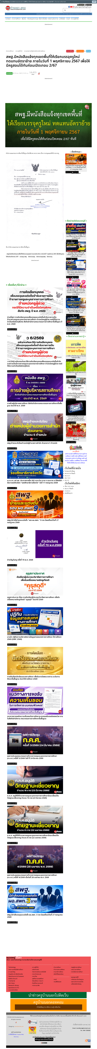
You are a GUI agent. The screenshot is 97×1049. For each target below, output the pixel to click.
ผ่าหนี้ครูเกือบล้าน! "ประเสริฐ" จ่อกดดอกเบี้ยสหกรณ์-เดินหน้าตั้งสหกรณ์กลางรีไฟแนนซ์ (76, 236)
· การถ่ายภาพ (11, 981)
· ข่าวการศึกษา (57, 967)
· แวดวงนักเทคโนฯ (13, 990)
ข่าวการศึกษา (10, 51)
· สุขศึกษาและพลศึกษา (37, 979)
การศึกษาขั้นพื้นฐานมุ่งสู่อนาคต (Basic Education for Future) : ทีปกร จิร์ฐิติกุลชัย (75, 395)
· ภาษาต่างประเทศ (36, 974)
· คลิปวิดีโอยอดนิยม (58, 974)
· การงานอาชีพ (35, 985)
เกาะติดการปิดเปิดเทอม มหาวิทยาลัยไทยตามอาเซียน (76, 356)
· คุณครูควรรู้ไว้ (75, 977)
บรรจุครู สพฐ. (23, 257)
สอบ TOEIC (67, 478)
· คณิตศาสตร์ (35, 970)
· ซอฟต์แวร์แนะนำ (12, 979)
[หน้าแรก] (8, 18)
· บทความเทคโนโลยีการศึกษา (15, 970)
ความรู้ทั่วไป (19, 51)
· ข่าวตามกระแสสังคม (59, 970)
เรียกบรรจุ (49, 257)
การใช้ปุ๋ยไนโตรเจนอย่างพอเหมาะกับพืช (76, 373)
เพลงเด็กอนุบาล (68, 493)
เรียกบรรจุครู (31, 257)
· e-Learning (11, 972)
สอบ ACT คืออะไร (69, 488)
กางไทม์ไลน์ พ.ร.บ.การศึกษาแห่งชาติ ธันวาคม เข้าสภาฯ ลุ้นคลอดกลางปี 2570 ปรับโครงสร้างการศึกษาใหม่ (76, 328)
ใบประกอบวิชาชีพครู (70, 471)
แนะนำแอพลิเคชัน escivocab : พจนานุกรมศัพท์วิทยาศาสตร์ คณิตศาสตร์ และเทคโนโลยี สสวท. (76, 418)
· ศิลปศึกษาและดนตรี (37, 983)
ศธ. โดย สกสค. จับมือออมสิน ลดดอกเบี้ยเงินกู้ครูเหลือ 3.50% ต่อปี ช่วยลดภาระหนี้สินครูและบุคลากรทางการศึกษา (76, 291)
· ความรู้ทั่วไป (35, 967)
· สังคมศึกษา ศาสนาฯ (37, 981)
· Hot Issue (11, 983)
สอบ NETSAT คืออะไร (70, 473)
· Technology (12, 967)
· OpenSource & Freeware (16, 976)
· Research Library (13, 985)
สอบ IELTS (67, 475)
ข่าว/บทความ (80, 51)
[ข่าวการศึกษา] (16, 18)
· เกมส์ (55, 979)
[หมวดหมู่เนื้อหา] (43, 18)
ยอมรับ (94, 1)
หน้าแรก (88, 51)
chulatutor (67, 491)
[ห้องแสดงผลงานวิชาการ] (53, 18)
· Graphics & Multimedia (15, 974)
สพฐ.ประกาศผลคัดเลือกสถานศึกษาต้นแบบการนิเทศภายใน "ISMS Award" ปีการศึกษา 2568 (75, 310)
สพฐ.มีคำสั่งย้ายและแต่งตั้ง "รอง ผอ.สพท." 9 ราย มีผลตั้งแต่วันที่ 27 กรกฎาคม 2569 (76, 167)
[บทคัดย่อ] (62, 18)
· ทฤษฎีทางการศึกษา (76, 967)
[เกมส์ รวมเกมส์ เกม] (68, 18)
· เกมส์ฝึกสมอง (57, 982)
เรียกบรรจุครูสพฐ (40, 257)
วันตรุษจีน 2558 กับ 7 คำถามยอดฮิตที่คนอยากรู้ (76, 438)
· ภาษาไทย (34, 976)
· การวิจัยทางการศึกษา (77, 972)
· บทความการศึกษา (76, 970)
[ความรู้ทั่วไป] (75, 18)
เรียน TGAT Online (69, 486)
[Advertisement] (48, 36)
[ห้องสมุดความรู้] (32, 18)
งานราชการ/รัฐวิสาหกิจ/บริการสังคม (34, 51)
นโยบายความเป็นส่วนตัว (60, 1)
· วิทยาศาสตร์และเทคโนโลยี (39, 972)
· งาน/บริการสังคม (58, 972)
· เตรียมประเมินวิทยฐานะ (77, 979)
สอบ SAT (67, 480)
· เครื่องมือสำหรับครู (76, 984)
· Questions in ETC (13, 988)
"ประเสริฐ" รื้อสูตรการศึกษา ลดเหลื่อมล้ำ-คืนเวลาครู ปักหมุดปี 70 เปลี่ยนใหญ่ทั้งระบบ (76, 254)
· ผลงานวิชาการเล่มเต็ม (77, 982)
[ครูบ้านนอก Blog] (24, 18)
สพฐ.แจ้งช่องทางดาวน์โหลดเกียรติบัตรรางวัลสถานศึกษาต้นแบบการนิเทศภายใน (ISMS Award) (76, 272)
